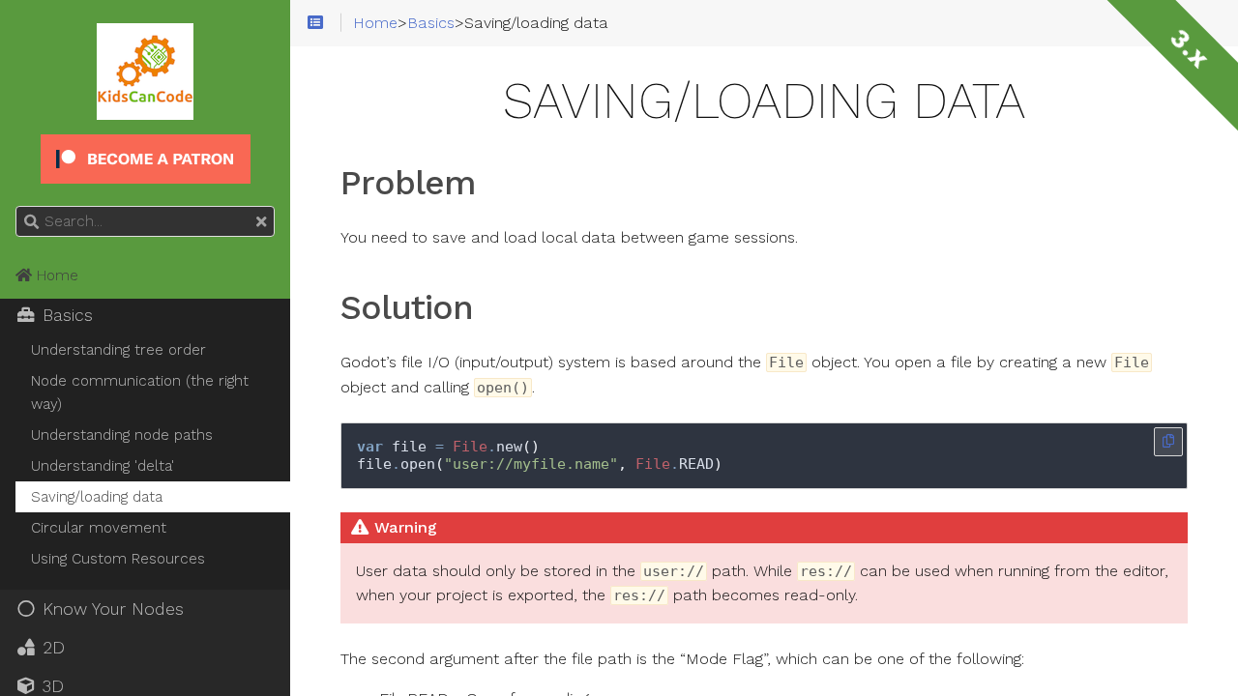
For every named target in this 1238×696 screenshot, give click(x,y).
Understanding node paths (122, 435)
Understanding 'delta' (102, 466)
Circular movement (98, 527)
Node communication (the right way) (140, 392)
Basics (65, 315)
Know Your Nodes (110, 609)
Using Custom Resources (118, 558)
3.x (1189, 48)
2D (51, 647)
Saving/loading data (96, 497)
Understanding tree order (118, 350)
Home (55, 275)
